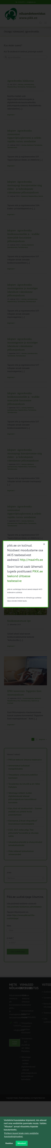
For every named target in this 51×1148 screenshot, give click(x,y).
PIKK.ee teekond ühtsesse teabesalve (25, 576)
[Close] (44, 544)
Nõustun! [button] (22, 1143)
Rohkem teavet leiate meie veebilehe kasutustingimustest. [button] (21, 1135)
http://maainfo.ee (31, 560)
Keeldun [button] (9, 1143)
